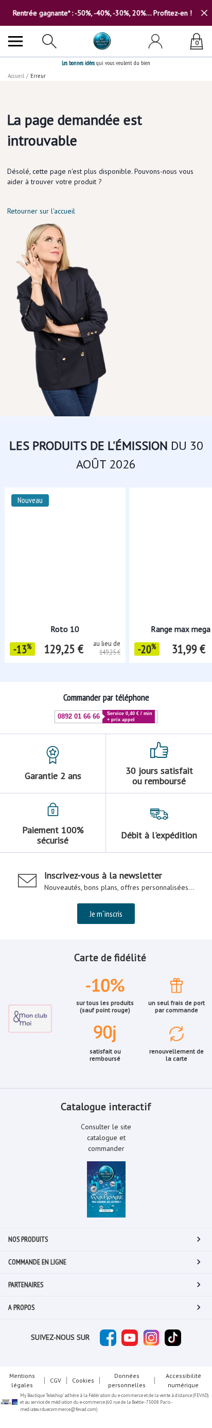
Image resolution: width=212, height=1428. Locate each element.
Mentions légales (22, 1380)
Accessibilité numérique (183, 1380)
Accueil (16, 75)
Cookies (83, 1380)
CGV (55, 1380)
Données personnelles (127, 1380)
